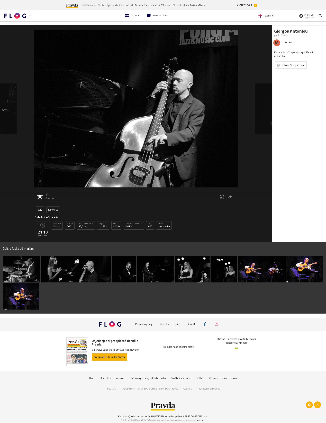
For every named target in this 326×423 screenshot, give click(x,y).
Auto (121, 5)
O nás (92, 378)
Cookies (187, 388)
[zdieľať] (230, 196)
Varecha (155, 5)
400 (150, 225)
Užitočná (176, 5)
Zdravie (139, 5)
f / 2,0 (116, 225)
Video (186, 5)
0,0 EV (133, 225)
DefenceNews (197, 5)
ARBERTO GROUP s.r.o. (195, 416)
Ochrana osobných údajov (223, 378)
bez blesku (164, 225)
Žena (147, 5)
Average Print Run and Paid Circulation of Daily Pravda (149, 388)
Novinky (164, 324)
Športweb (112, 5)
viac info (201, 419)
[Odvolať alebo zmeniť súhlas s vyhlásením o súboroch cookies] (309, 404)
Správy (102, 5)
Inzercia (120, 378)
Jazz (40, 210)
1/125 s (103, 225)
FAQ (178, 324)
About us (111, 388)
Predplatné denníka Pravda (109, 357)
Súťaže (200, 378)
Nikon (57, 225)
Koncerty (53, 210)
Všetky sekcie (245, 5)
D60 (70, 225)
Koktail (129, 5)
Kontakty (106, 378)
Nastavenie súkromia (208, 388)
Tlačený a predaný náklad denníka (147, 378)
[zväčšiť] (222, 196)
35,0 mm (86, 225)
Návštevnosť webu (181, 378)
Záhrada (165, 5)
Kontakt (192, 324)
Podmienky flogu (144, 324)
